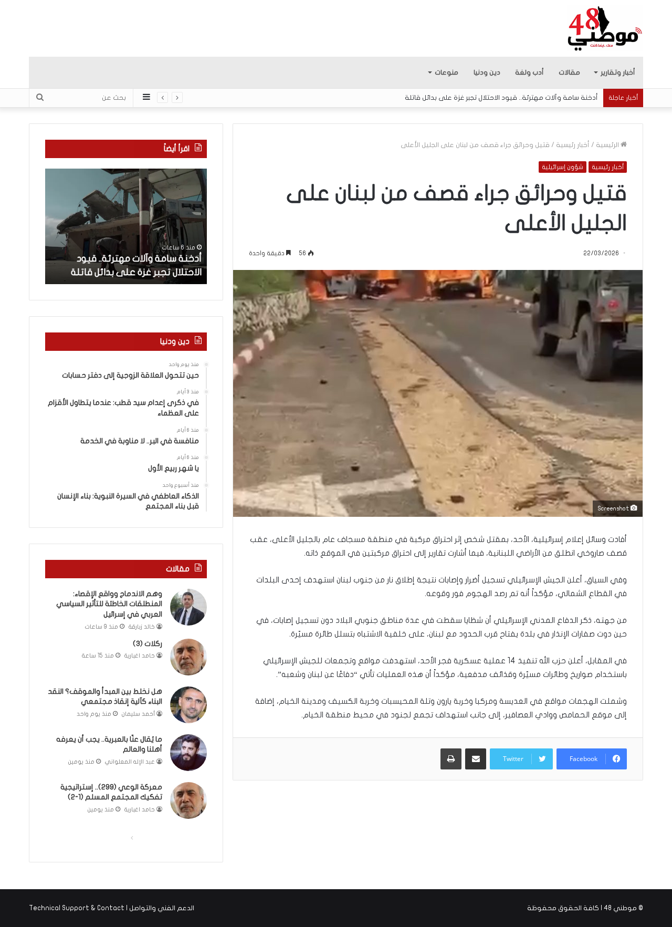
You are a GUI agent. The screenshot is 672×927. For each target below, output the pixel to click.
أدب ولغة (529, 72)
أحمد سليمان (138, 714)
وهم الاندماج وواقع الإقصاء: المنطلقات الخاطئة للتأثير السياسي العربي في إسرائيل (109, 604)
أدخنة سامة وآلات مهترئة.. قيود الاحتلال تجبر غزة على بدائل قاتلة (501, 97)
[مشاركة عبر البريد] (475, 758)
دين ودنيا (487, 72)
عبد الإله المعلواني (130, 762)
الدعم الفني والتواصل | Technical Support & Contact (111, 908)
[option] (126, 226)
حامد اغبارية (139, 656)
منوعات (446, 72)
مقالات (569, 72)
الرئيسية (608, 145)
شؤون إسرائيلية (562, 167)
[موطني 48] (605, 28)
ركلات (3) (147, 644)
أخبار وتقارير (618, 72)
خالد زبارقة (142, 627)
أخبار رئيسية (573, 145)
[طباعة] (450, 758)
